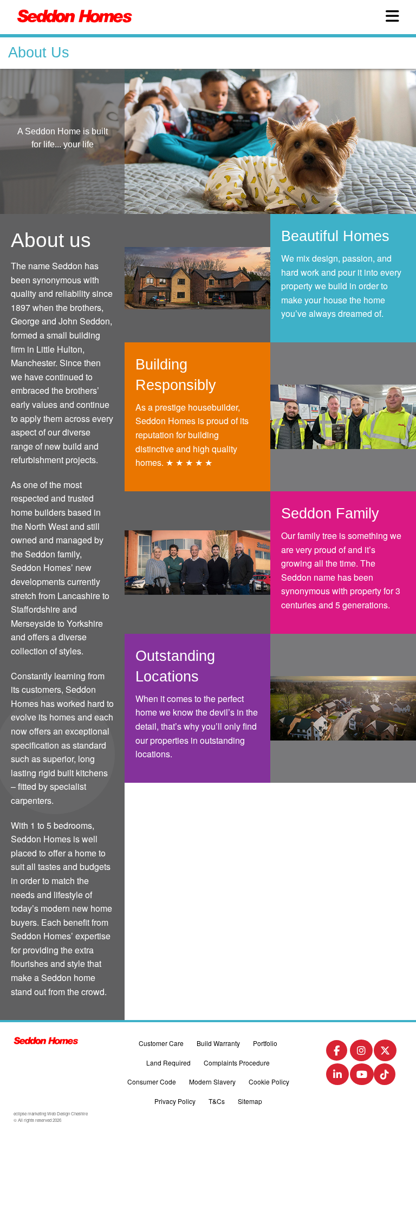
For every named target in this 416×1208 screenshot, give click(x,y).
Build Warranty (218, 1043)
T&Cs (217, 1101)
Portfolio (265, 1043)
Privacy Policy (175, 1101)
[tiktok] (384, 1076)
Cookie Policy (269, 1081)
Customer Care (161, 1043)
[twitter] (385, 1053)
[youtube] (362, 1076)
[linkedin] (337, 1076)
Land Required (168, 1062)
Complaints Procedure (237, 1062)
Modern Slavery (212, 1081)
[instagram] (361, 1053)
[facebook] (336, 1052)
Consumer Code (151, 1081)
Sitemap (250, 1101)
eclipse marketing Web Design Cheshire (51, 1113)
